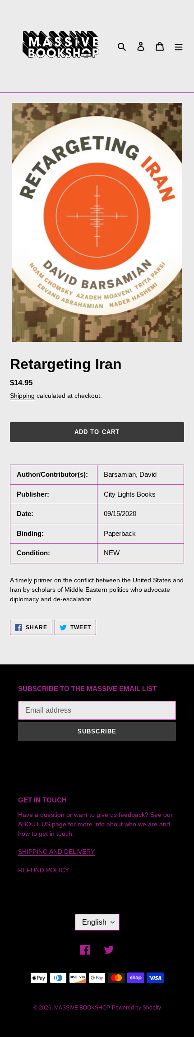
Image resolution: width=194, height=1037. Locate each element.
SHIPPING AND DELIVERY (56, 851)
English (94, 922)
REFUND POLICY (43, 870)
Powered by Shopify (136, 1008)
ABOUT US (34, 824)
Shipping (22, 395)
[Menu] (178, 46)
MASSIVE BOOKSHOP (82, 1008)
